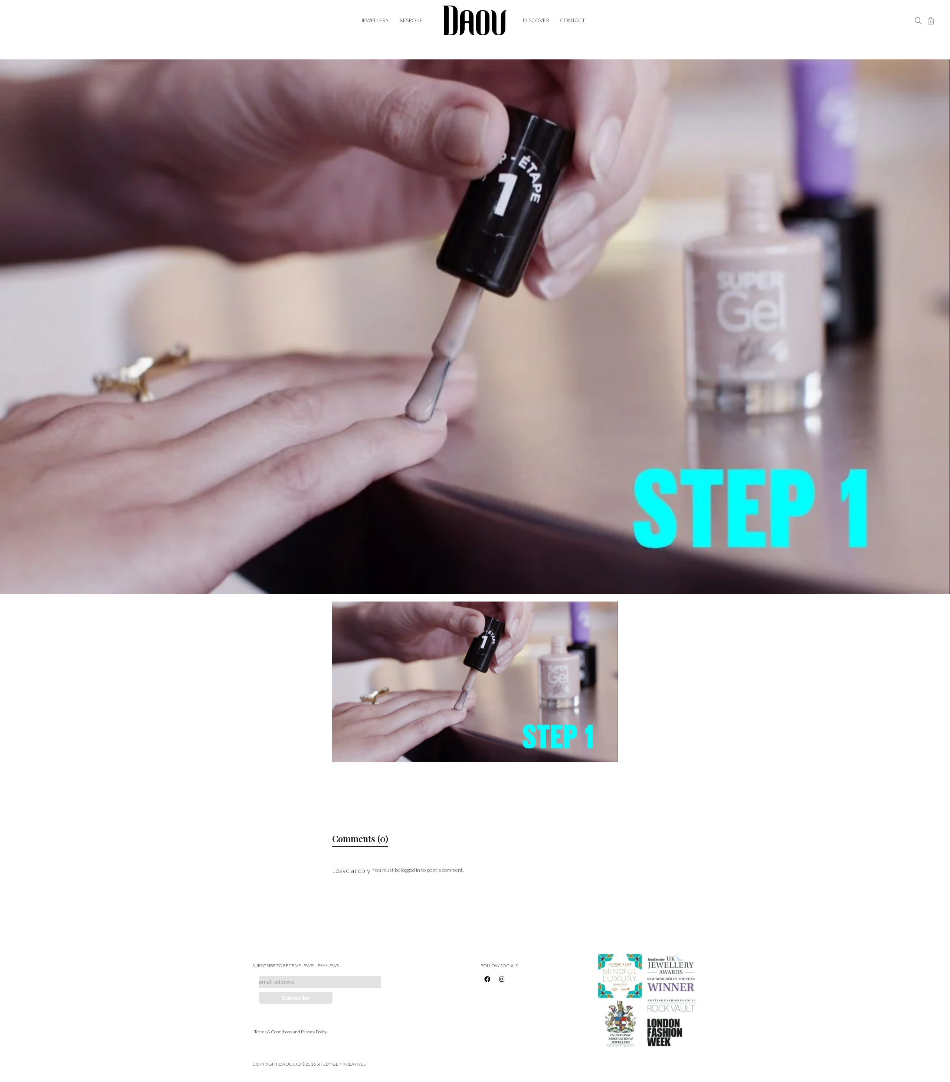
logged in (410, 870)
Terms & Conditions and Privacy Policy (290, 1031)
